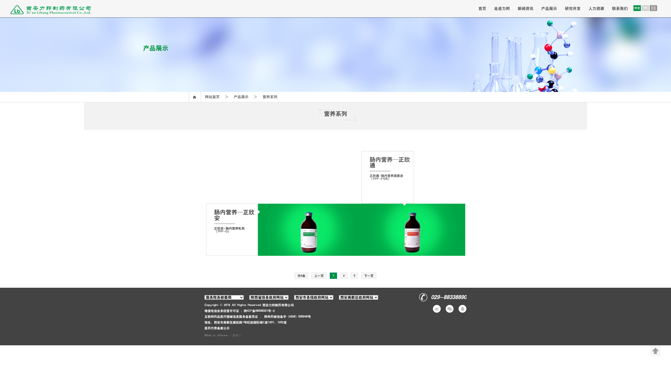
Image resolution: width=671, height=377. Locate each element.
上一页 (319, 275)
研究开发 (573, 8)
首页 (482, 8)
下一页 (369, 275)
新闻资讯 (525, 8)
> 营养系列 (262, 97)
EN (645, 8)
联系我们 (620, 8)
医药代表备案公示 (217, 328)
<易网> (235, 335)
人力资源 (596, 8)
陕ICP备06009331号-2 (259, 310)
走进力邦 (502, 8)
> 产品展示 (234, 97)
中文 (637, 8)
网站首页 (212, 97)
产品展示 (549, 8)
